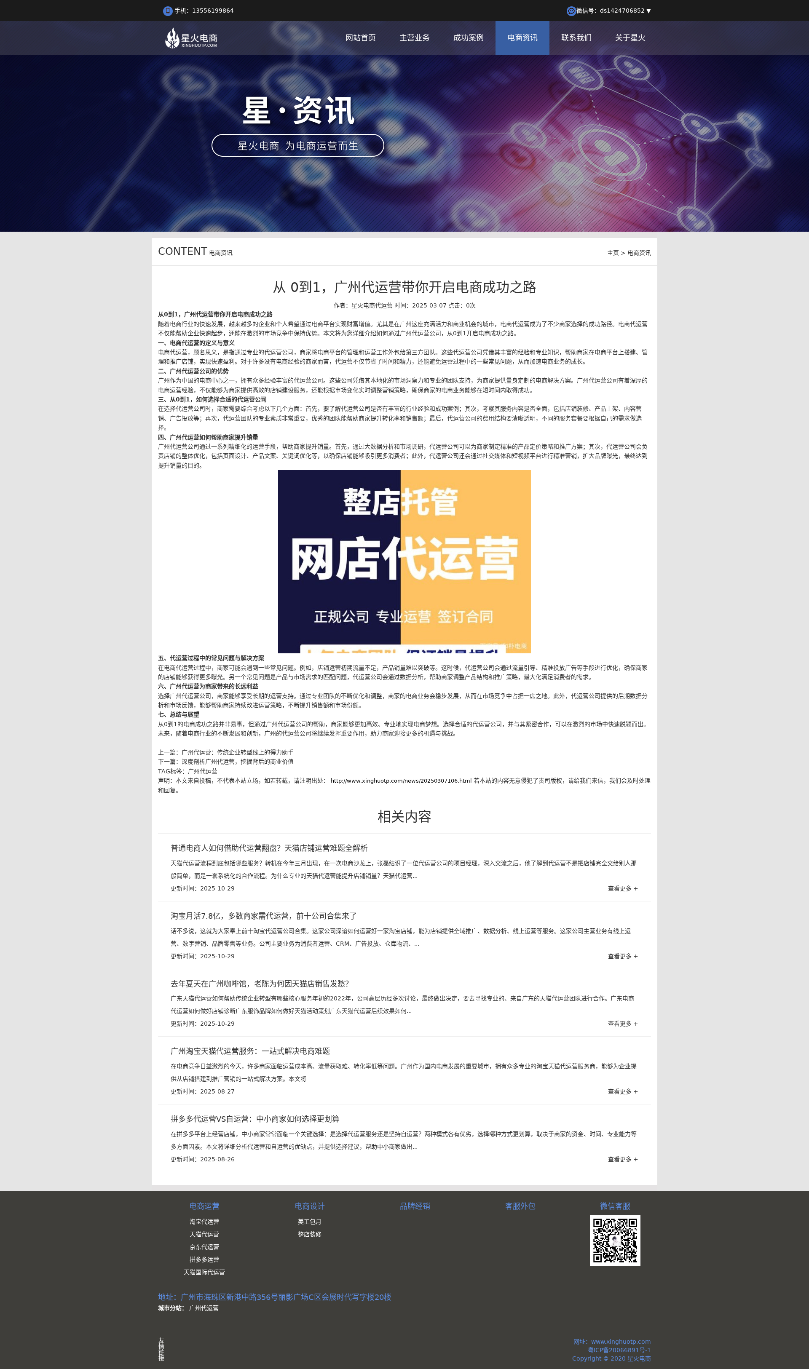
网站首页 (361, 37)
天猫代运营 (204, 1234)
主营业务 (414, 37)
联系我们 (576, 37)
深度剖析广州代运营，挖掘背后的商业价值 (238, 761)
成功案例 (468, 37)
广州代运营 (202, 771)
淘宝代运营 (204, 1221)
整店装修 (309, 1234)
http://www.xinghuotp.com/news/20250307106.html (401, 781)
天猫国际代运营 (204, 1272)
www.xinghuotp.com (621, 1341)
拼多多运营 (204, 1259)
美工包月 (309, 1221)
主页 (613, 252)
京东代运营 (204, 1246)
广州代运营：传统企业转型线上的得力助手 (238, 752)
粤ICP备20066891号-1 (619, 1350)
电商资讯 (522, 37)
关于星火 (630, 37)
